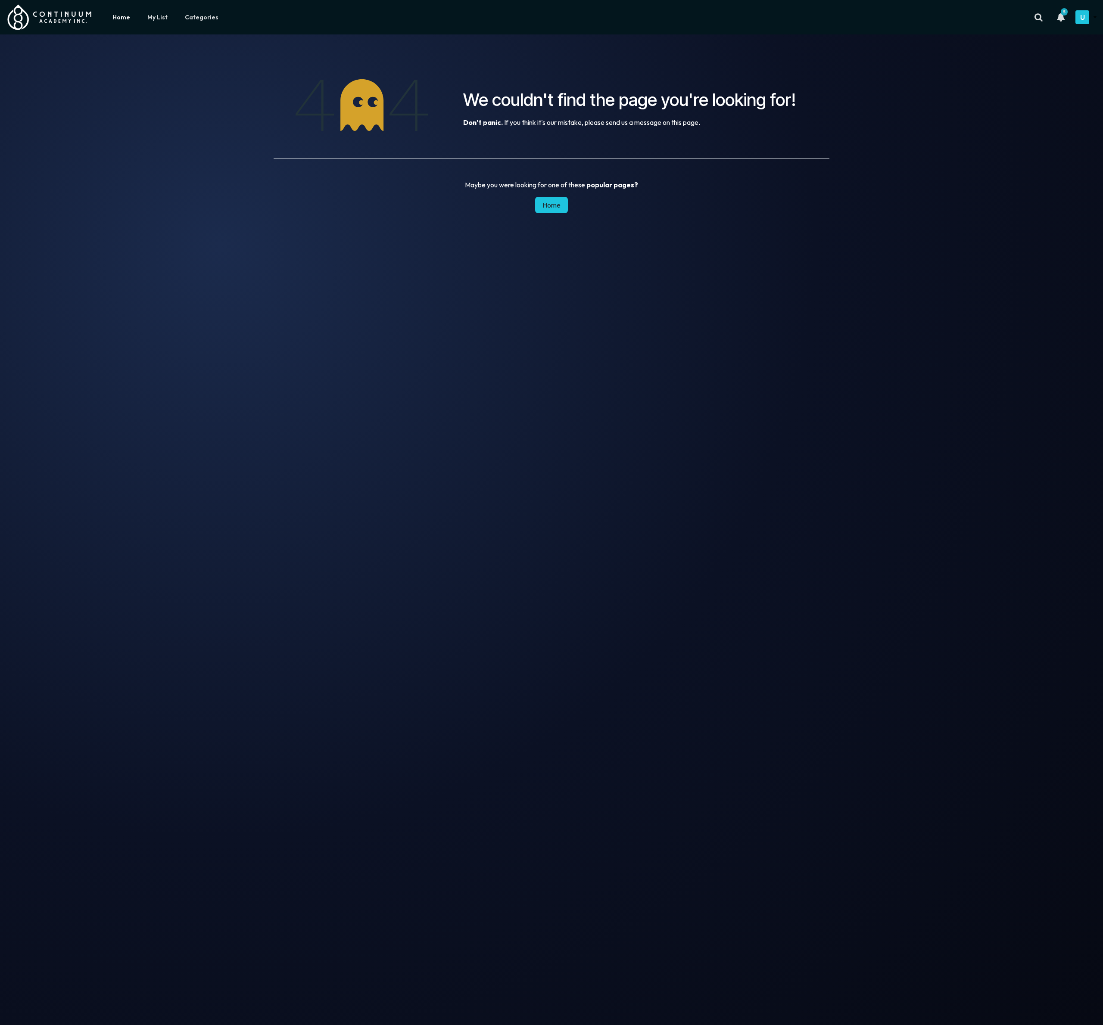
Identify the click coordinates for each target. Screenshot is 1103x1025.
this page (684, 122)
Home (121, 17)
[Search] (1038, 17)
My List (157, 17)
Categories (201, 17)
